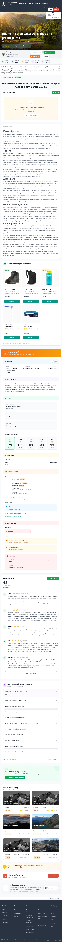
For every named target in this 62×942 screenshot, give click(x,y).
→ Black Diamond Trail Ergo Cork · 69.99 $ (21, 489)
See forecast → (55, 17)
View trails (52, 876)
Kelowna (53, 926)
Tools (37, 3)
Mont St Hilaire (30, 926)
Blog (30, 3)
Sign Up (56, 9)
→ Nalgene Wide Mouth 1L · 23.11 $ (13, 516)
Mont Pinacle (41, 913)
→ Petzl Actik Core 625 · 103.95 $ (19, 493)
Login (50, 9)
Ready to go (36, 56)
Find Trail (22, 3)
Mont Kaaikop (30, 933)
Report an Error (52, 888)
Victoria (53, 923)
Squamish (53, 916)
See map (46, 56)
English (55, 7)
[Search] (50, 7)
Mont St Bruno (30, 929)
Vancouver (53, 910)
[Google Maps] (52, 361)
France (16, 916)
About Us (45, 3)
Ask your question (52, 759)
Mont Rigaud (41, 910)
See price (11, 301)
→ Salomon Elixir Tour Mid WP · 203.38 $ (21, 481)
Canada (16, 910)
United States (17, 913)
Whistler (53, 920)
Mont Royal (41, 922)
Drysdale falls (42, 925)
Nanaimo (53, 913)
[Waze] (55, 361)
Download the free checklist (16, 777)
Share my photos (32, 115)
